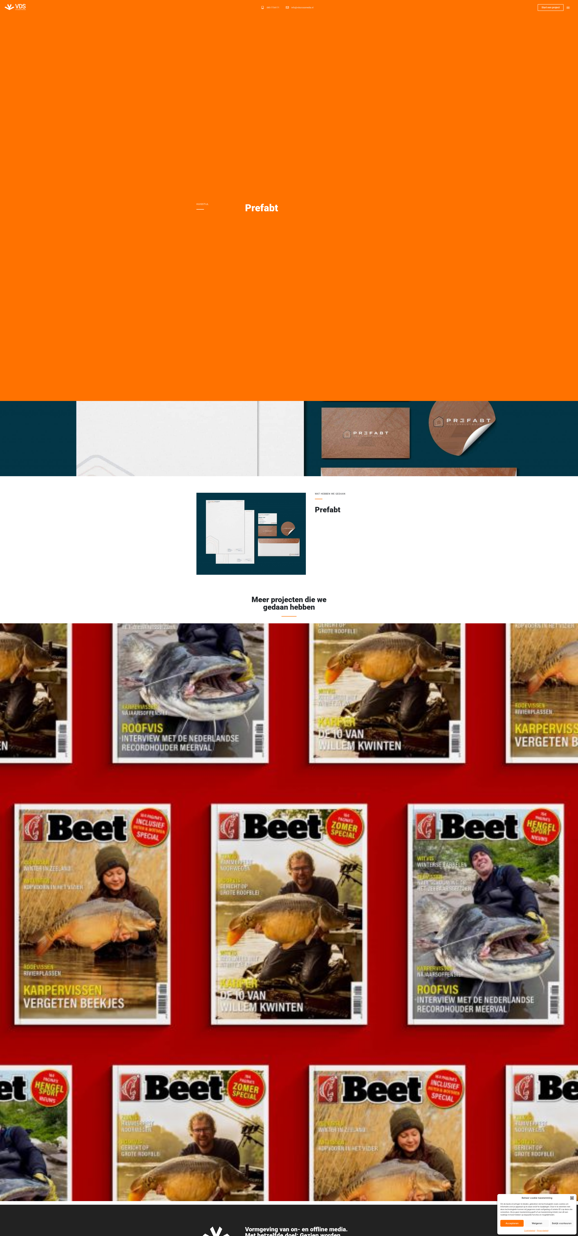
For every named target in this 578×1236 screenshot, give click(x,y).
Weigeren (537, 1223)
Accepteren (512, 1223)
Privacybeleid (542, 1230)
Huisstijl (202, 204)
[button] (571, 1197)
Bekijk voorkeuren (562, 1223)
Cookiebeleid (529, 1230)
